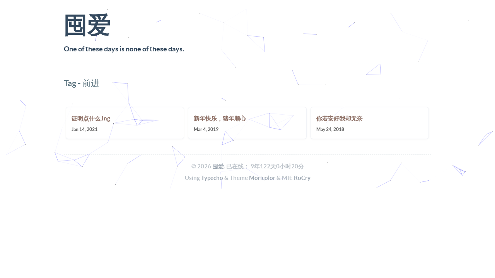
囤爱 (218, 166)
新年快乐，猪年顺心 (220, 118)
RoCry (302, 178)
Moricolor (262, 178)
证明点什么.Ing (91, 118)
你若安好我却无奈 (339, 118)
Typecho (212, 178)
